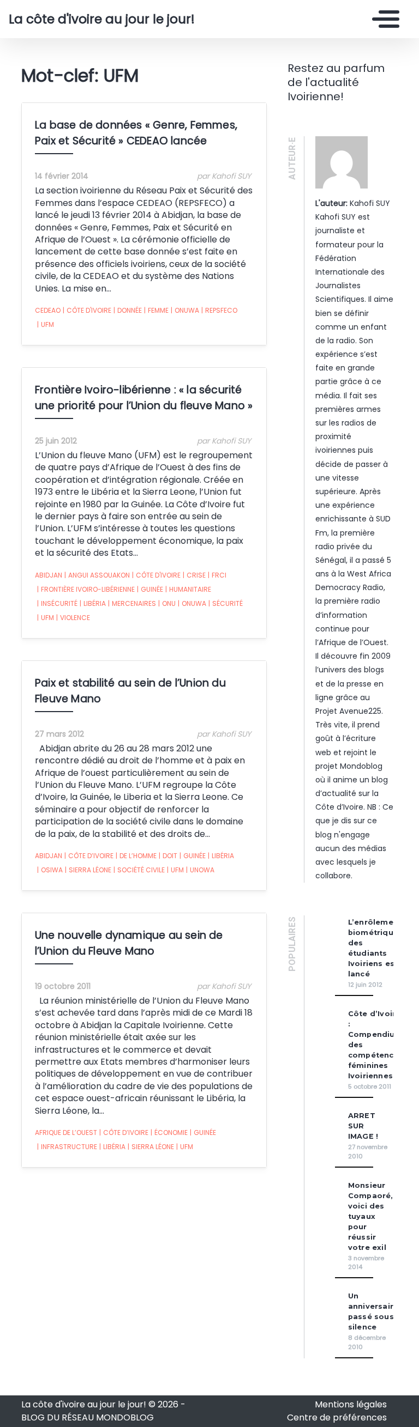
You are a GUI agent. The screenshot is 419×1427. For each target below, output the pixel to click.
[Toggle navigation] (383, 19)
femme (156, 310)
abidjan (48, 575)
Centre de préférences (337, 1417)
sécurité (225, 603)
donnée (127, 310)
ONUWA (185, 310)
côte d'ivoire (87, 310)
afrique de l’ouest (66, 1132)
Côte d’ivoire (88, 855)
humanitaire (188, 589)
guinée (150, 589)
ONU (167, 603)
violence (73, 617)
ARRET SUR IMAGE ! (363, 1126)
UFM (45, 324)
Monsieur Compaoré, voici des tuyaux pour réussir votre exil (370, 1216)
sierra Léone (88, 870)
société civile (139, 870)
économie (169, 1132)
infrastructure (67, 1146)
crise (194, 575)
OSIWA (50, 870)
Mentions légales (351, 1404)
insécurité (57, 603)
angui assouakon (97, 575)
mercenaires (132, 603)
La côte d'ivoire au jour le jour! (89, 19)
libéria (93, 603)
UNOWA (200, 870)
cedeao (48, 310)
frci (217, 575)
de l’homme (136, 855)
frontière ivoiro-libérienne (86, 589)
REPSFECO (219, 310)
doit (168, 855)
